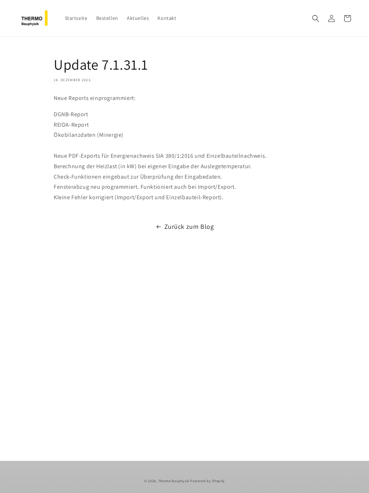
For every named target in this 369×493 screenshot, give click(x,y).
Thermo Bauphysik (174, 481)
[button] (316, 18)
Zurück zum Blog (189, 226)
